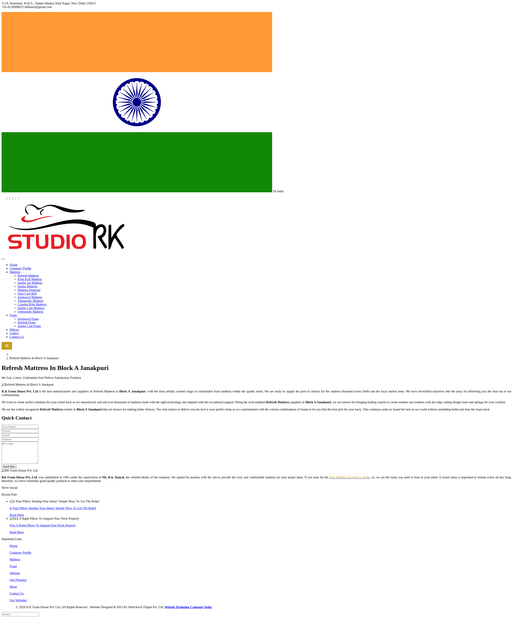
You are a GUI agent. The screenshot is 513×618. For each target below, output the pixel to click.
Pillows (14, 329)
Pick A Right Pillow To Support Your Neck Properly (43, 525)
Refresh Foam (26, 322)
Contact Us (17, 337)
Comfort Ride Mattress (32, 304)
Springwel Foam (28, 319)
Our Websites (18, 600)
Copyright (8, 607)
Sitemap (15, 573)
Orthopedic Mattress (30, 311)
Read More (17, 515)
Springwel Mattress (30, 297)
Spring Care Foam (29, 326)
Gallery (14, 333)
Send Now (9, 466)
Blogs (13, 586)
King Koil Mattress (30, 279)
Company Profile (20, 268)
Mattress (15, 272)
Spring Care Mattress (31, 308)
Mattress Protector (29, 290)
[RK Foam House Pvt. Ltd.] (67, 254)
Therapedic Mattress (30, 300)
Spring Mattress (27, 286)
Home (13, 264)
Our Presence (18, 580)
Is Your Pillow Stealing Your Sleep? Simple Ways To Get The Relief (53, 508)
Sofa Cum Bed (27, 293)
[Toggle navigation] (3, 259)
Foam (13, 315)
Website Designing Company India (188, 607)
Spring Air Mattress (30, 282)
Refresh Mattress (28, 275)
